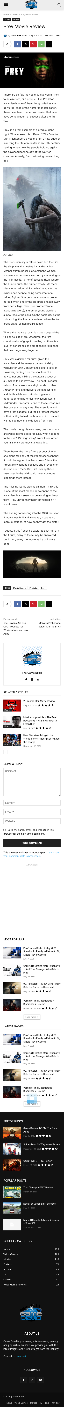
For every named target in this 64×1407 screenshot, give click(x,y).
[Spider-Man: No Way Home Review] (12, 1149)
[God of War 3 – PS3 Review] (12, 1165)
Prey (43, 588)
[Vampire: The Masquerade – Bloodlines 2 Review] (12, 1005)
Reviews (16, 19)
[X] (25, 44)
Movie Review (19, 588)
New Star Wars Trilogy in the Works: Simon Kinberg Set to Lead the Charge (41, 738)
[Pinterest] (33, 44)
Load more (30, 1017)
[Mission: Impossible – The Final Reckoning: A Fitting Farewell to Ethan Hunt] (12, 722)
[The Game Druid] (5, 35)
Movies (15, 14)
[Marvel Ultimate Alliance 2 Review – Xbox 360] (12, 1224)
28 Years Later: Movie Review (39, 701)
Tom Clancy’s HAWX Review (38, 1187)
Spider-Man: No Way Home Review (41, 1144)
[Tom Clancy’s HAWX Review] (12, 1192)
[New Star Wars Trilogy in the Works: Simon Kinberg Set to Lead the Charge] (12, 740)
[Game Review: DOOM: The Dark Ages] (12, 1133)
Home (6, 14)
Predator (34, 588)
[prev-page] (5, 752)
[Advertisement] (32, 898)
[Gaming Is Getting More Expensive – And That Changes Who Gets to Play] (12, 970)
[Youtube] (38, 679)
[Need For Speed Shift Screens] (12, 1208)
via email (21, 1356)
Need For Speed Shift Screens (39, 1203)
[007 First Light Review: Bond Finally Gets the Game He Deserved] (12, 988)
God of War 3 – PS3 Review (38, 1161)
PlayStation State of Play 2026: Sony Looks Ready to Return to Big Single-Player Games (41, 951)
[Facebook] (17, 44)
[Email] (49, 44)
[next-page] (11, 752)
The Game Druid (19, 35)
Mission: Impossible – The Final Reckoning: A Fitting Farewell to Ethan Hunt (40, 720)
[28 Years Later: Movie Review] (12, 705)
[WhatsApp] (41, 44)
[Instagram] (32, 679)
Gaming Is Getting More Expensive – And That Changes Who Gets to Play (41, 969)
